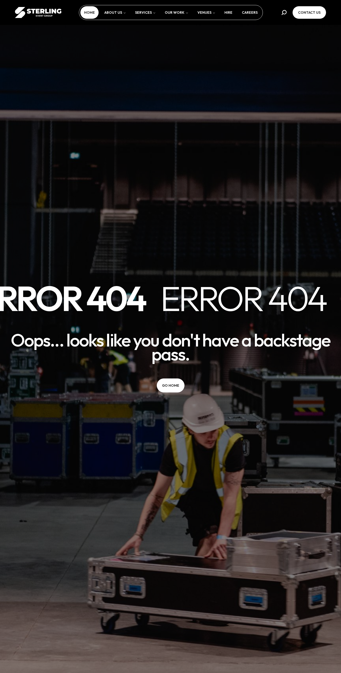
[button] (284, 12)
